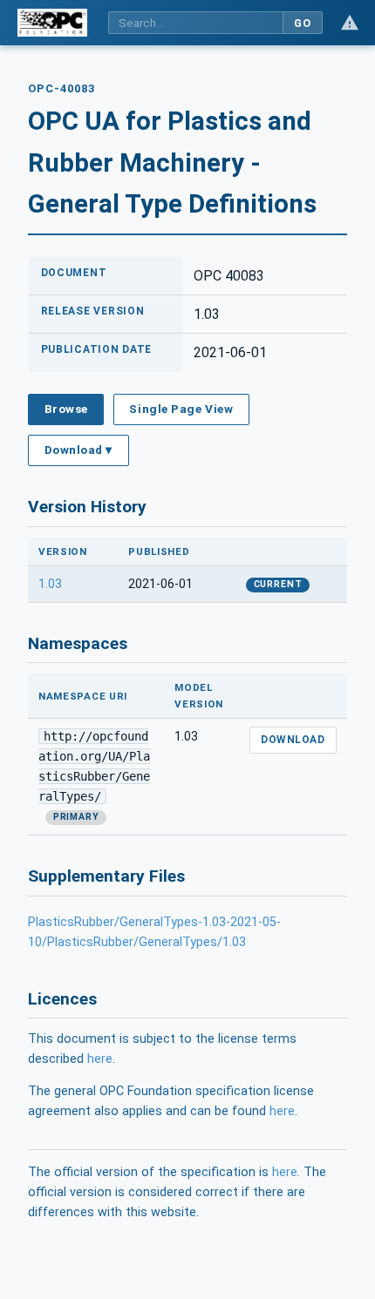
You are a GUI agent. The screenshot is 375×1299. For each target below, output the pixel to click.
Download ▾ (78, 450)
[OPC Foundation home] (52, 23)
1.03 (50, 584)
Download (292, 740)
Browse (66, 409)
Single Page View (181, 409)
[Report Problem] (349, 22)
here (99, 1059)
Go (302, 23)
